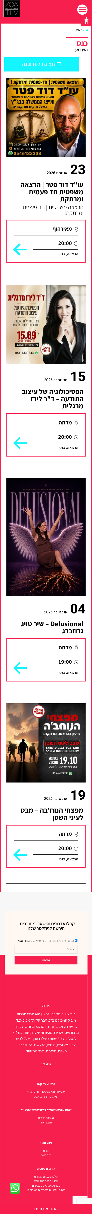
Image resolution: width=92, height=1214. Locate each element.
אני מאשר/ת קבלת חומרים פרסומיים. (46, 941)
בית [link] (85, 29)
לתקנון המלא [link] (25, 941)
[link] (86, 20)
